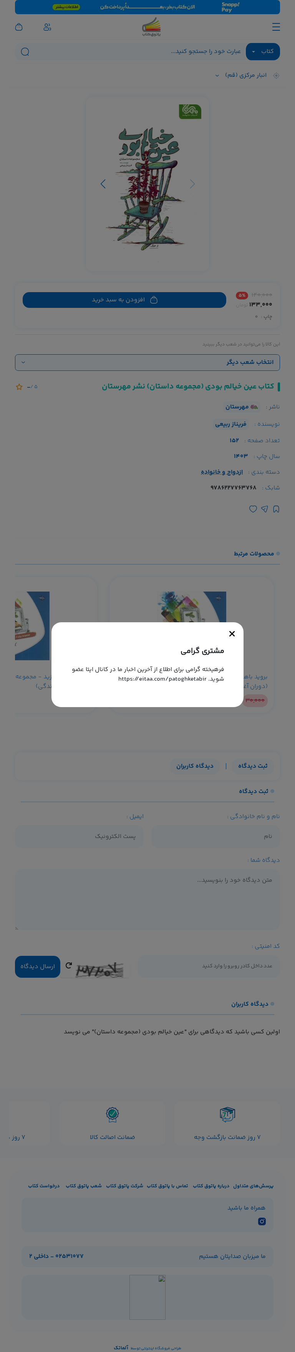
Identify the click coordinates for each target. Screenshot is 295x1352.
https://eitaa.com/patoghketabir (162, 679)
